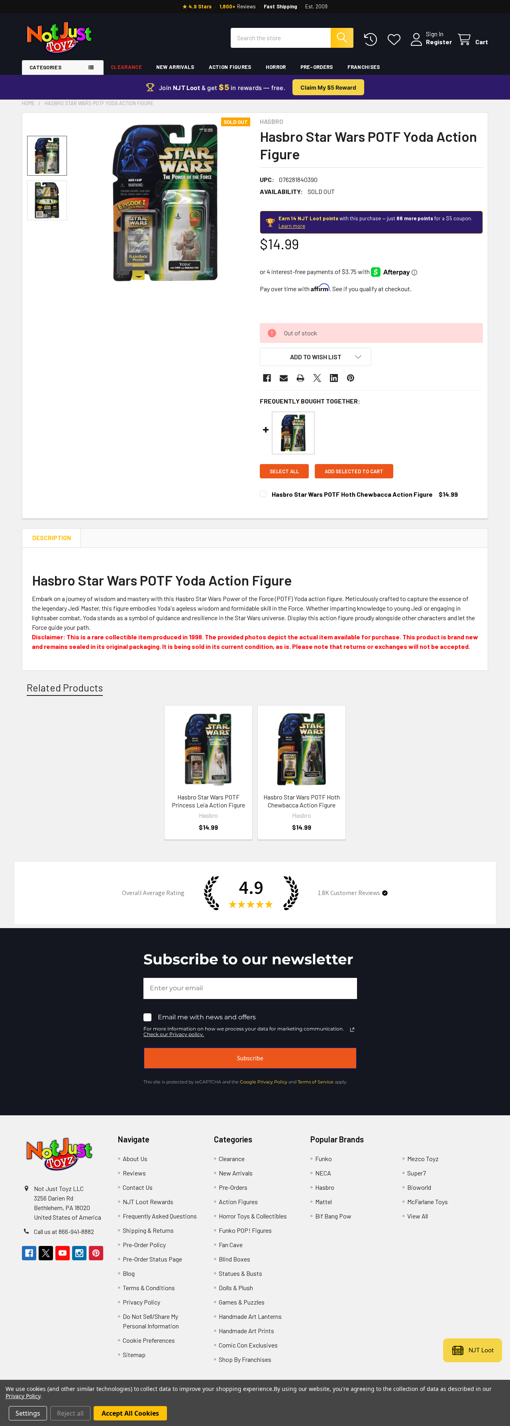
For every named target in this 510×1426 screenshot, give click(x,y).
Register (439, 41)
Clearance (126, 67)
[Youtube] (62, 1253)
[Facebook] (267, 378)
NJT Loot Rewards (148, 1201)
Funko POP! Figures (245, 1230)
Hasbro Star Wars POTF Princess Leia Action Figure (208, 801)
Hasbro (324, 1187)
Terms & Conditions (149, 1287)
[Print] (300, 378)
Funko (323, 1158)
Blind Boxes (234, 1259)
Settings (28, 1413)
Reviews (134, 1173)
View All (417, 1216)
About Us (135, 1158)
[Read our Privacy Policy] (352, 1029)
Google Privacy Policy (263, 1082)
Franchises (363, 67)
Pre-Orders (316, 67)
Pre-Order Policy (144, 1244)
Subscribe (250, 1058)
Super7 (416, 1173)
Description (51, 537)
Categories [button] (45, 67)
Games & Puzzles (242, 1302)
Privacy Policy (141, 1302)
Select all (284, 471)
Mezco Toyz (423, 1158)
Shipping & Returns (148, 1230)
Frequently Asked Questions (160, 1216)
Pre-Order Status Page (152, 1259)
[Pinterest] (350, 378)
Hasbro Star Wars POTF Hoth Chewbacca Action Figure (352, 494)
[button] (315, 357)
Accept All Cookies (130, 1413)
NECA (323, 1173)
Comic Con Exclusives (248, 1345)
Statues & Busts (240, 1273)
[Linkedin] (334, 378)
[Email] (284, 378)
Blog (129, 1273)
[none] (165, 203)
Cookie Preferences (149, 1340)
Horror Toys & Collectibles (253, 1216)
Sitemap (134, 1354)
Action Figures (230, 67)
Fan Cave (231, 1244)
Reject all (70, 1413)
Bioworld (419, 1187)
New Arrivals (175, 67)
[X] (317, 378)
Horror (276, 67)
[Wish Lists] (395, 39)
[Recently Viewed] (372, 39)
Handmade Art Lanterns (250, 1316)
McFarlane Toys (427, 1201)
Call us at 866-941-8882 (64, 1231)
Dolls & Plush (236, 1287)
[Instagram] (79, 1253)
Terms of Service (315, 1082)
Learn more (292, 226)
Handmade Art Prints (246, 1330)
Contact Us (138, 1187)
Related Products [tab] (65, 687)
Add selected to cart (354, 471)
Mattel (323, 1201)
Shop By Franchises (245, 1359)
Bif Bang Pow (333, 1216)
